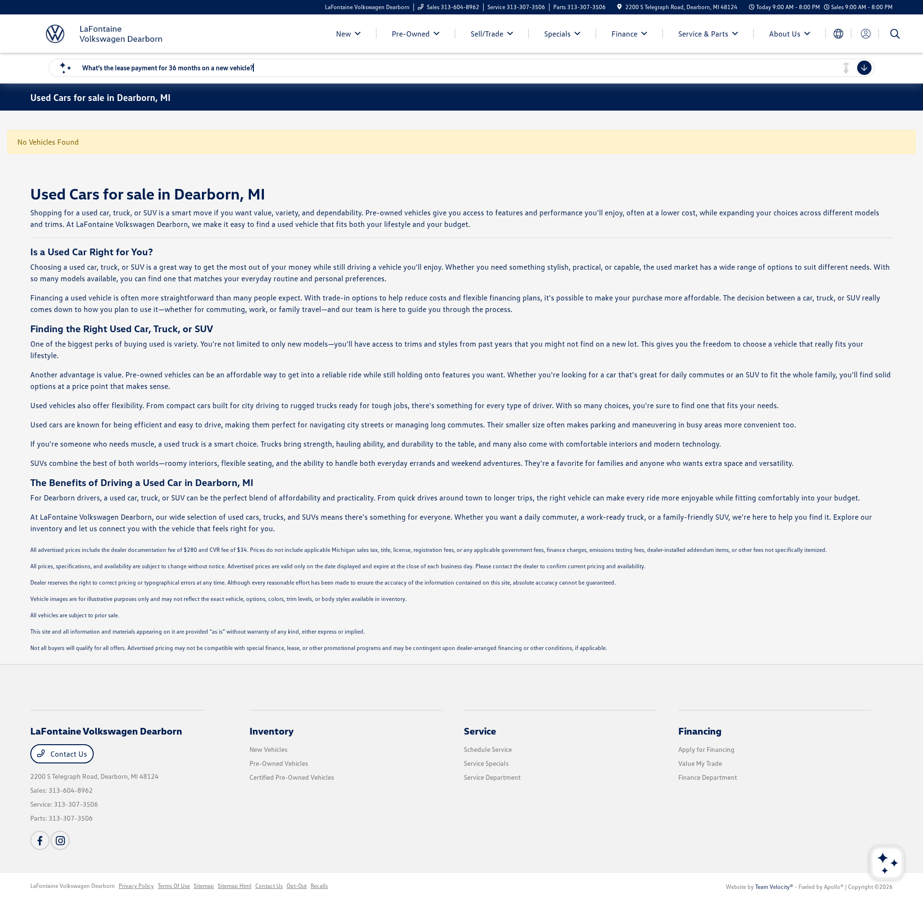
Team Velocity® (774, 886)
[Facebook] (40, 840)
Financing (700, 731)
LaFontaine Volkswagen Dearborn (72, 885)
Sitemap (204, 885)
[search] (895, 35)
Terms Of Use (174, 885)
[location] (619, 7)
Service (480, 731)
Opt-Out (297, 885)
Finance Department (707, 777)
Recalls (319, 885)
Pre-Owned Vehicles (278, 763)
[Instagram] (60, 840)
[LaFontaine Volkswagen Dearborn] (113, 32)
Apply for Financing (706, 749)
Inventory (271, 731)
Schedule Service (488, 749)
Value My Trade (700, 763)
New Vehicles (268, 749)
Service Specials (486, 763)
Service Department (492, 777)
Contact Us (68, 754)
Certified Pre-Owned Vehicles (291, 777)
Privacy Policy (136, 885)
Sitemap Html (234, 885)
